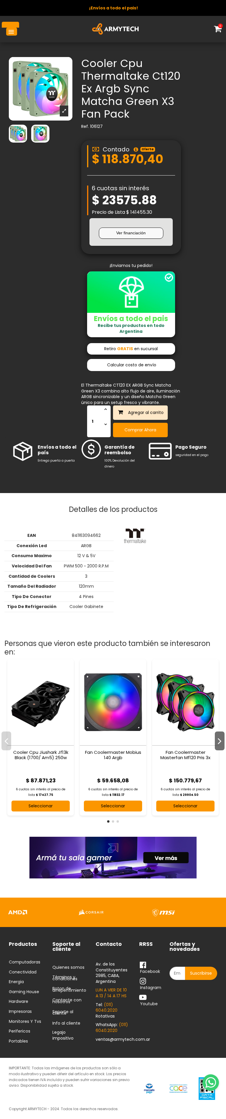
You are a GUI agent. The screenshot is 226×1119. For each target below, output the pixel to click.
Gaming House (24, 992)
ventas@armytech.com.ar (123, 1039)
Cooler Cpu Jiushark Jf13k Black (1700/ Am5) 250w (40, 755)
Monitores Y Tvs (25, 1022)
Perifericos (19, 1031)
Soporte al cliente (62, 1012)
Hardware (18, 1002)
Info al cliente (66, 1023)
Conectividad (22, 972)
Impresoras (20, 1012)
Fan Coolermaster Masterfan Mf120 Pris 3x (185, 755)
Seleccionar (41, 806)
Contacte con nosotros (67, 1001)
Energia (16, 982)
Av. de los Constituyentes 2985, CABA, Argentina (111, 972)
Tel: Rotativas (106, 1010)
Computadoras (24, 962)
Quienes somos (68, 967)
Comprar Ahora (140, 430)
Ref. (85, 126)
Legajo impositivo (63, 1035)
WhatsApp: (112, 1027)
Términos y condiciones (64, 978)
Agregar (136, 412)
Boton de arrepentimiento (69, 989)
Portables (18, 1041)
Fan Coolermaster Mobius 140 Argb (113, 755)
